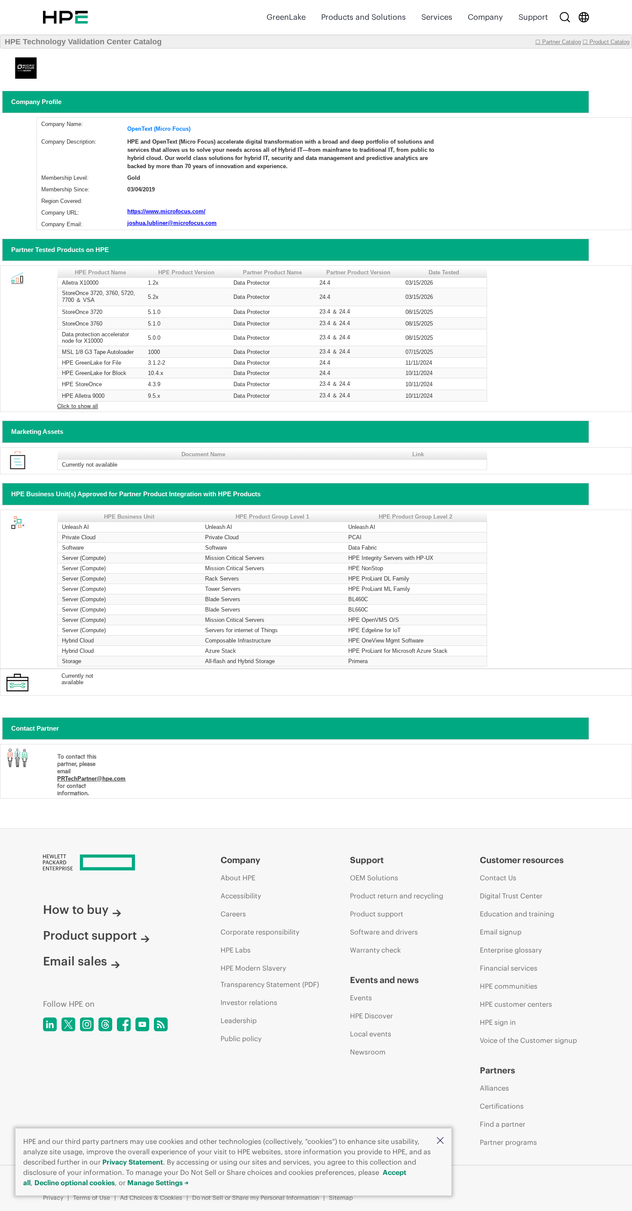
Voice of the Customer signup (528, 1040)
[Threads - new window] (105, 1024)
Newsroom (368, 1052)
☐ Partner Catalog (558, 42)
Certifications (502, 1106)
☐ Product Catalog (606, 42)
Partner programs (508, 1142)
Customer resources (522, 859)
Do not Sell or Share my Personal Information (255, 1198)
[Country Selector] (584, 17)
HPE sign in (498, 1022)
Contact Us (498, 877)
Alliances (494, 1088)
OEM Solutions (374, 877)
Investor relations (249, 1002)
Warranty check (375, 950)
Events (361, 997)
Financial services (508, 968)
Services (436, 17)
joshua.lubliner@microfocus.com (172, 223)
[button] (440, 1141)
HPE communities (508, 986)
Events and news (384, 979)
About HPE (238, 877)
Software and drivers (384, 932)
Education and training (517, 914)
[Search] (565, 17)
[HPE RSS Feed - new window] (161, 1024)
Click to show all (77, 406)
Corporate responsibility (260, 932)
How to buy (75, 909)
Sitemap (341, 1198)
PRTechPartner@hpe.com (91, 778)
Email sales (75, 961)
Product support (90, 935)
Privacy (53, 1198)
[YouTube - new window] (142, 1024)
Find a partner (502, 1124)
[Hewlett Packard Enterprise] (65, 17)
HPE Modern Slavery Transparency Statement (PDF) (270, 976)
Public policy (241, 1038)
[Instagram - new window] (87, 1024)
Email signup (501, 932)
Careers (233, 914)
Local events (370, 1034)
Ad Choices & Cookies (151, 1198)
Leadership (239, 1020)
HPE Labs (236, 950)
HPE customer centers (516, 1004)
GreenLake (286, 17)
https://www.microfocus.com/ (166, 211)
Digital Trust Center (511, 895)
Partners (497, 1070)
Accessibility (241, 895)
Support (533, 17)
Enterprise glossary (511, 950)
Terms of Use (91, 1198)
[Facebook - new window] (124, 1024)
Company (485, 17)
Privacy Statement (132, 1162)
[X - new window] (68, 1024)
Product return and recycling (396, 895)
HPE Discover (371, 1015)
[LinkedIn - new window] (50, 1024)
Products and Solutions (363, 17)
